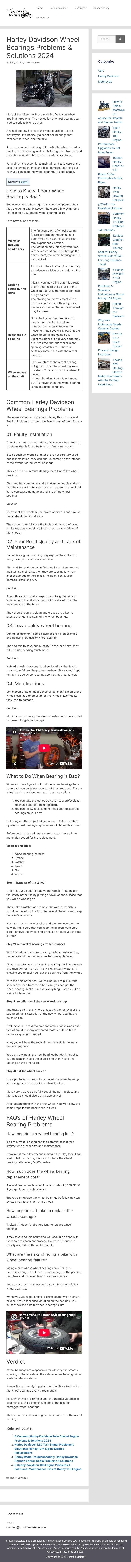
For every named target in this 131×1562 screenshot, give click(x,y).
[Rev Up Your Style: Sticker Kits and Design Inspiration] (104, 338)
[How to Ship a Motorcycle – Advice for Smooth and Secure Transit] (104, 106)
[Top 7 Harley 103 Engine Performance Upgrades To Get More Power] (104, 132)
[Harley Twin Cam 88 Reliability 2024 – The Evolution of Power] (104, 192)
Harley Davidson (59, 7)
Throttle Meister (76, 1556)
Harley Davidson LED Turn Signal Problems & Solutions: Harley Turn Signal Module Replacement (44, 1448)
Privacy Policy (101, 7)
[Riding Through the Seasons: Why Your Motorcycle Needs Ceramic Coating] (104, 308)
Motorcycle (80, 7)
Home (39, 7)
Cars (101, 70)
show (24, 181)
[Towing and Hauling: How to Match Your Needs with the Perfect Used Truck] (104, 364)
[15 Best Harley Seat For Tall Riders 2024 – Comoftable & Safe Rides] (104, 162)
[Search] (120, 39)
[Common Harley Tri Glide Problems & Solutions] (104, 218)
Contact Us (42, 17)
